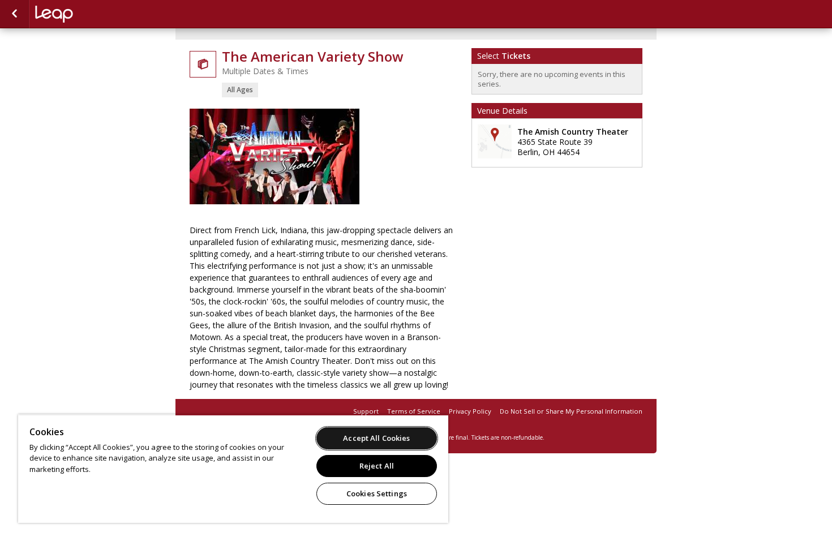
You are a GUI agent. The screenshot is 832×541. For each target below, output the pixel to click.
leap (91, 14)
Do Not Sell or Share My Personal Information (571, 411)
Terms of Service (413, 411)
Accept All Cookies (376, 438)
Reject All (376, 466)
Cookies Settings (376, 493)
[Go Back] (14, 14)
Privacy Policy (470, 411)
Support (366, 411)
